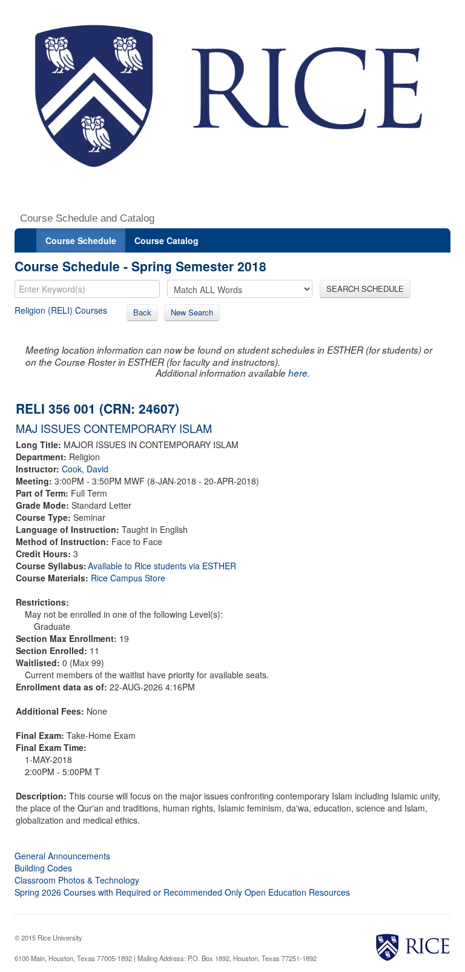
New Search (192, 312)
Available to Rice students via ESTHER (162, 566)
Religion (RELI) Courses (61, 310)
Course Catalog (166, 240)
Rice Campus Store (128, 578)
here (298, 372)
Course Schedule (80, 240)
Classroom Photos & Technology (77, 880)
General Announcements (62, 856)
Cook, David (85, 469)
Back (142, 312)
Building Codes (43, 868)
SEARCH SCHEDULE (365, 288)
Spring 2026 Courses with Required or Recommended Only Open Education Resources (182, 892)
